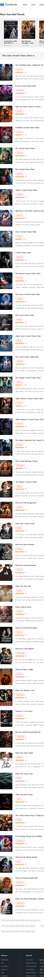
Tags (2, 972)
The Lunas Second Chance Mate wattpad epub (18, 931)
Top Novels (29, 960)
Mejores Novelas (31, 972)
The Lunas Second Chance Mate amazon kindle (18, 926)
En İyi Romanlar (31, 966)
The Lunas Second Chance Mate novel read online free (21, 920)
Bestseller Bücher (31, 963)
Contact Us (4, 969)
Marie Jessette (7, 45)
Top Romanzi (30, 969)
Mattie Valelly (25, 45)
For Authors (4, 966)
